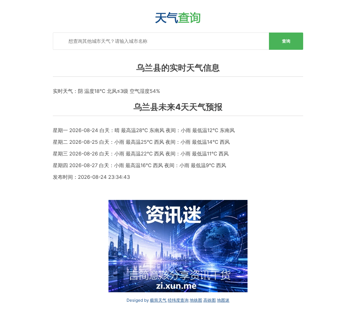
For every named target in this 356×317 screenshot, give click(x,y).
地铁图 (196, 300)
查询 (286, 41)
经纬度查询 (178, 300)
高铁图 (209, 300)
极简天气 (158, 300)
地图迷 (223, 300)
